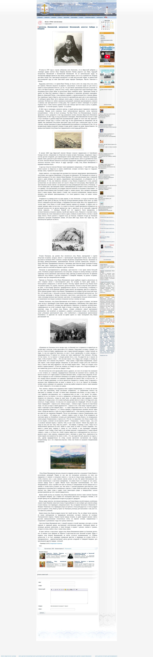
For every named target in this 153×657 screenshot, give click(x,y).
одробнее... (103, 323)
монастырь (102, 340)
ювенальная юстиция (108, 352)
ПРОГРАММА (74, 17)
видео (106, 331)
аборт (104, 328)
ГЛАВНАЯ (40, 17)
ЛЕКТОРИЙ (66, 17)
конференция (106, 336)
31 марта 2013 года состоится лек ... (107, 220)
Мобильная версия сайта (107, 40)
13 (101, 26)
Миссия (46, 21)
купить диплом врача (38, 656)
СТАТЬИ (60, 17)
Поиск (102, 35)
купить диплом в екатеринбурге (26, 656)
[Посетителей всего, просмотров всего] (42, 635)
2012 (101, 328)
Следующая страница (56, 543)
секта (101, 351)
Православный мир (104, 345)
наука (106, 340)
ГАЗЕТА (81, 17)
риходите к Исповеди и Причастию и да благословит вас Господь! (107, 312)
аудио (105, 329)
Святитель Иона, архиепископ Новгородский (56, 562)
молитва (112, 338)
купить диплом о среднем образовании (82, 656)
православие (111, 343)
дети (105, 333)
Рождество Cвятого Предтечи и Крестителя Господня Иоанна (56, 554)
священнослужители (110, 350)
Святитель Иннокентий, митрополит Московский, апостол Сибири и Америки (67, 28)
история (105, 335)
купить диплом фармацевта (111, 656)
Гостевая (103, 37)
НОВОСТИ (47, 17)
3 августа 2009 (48, 23)
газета (101, 333)
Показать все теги (103, 355)
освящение (108, 342)
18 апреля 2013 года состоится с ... (107, 217)
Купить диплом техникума (67, 656)
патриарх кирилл (104, 343)
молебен (107, 338)
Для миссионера (58, 21)
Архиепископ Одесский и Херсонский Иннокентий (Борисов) (84, 554)
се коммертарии (107, 259)
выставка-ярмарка (110, 332)
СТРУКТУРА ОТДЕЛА (90, 17)
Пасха (113, 342)
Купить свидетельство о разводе (8, 656)
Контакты (103, 38)
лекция (106, 337)
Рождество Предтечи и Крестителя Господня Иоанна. (84, 562)
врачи (110, 331)
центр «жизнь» (106, 351)
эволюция (102, 352)
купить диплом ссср (57, 656)
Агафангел (108, 328)
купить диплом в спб (99, 656)
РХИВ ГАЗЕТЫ (107, 84)
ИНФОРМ (53, 17)
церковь (112, 351)
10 (109, 25)
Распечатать (68, 548)
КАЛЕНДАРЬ (100, 17)
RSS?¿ (102, 42)
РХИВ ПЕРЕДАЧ (107, 63)
